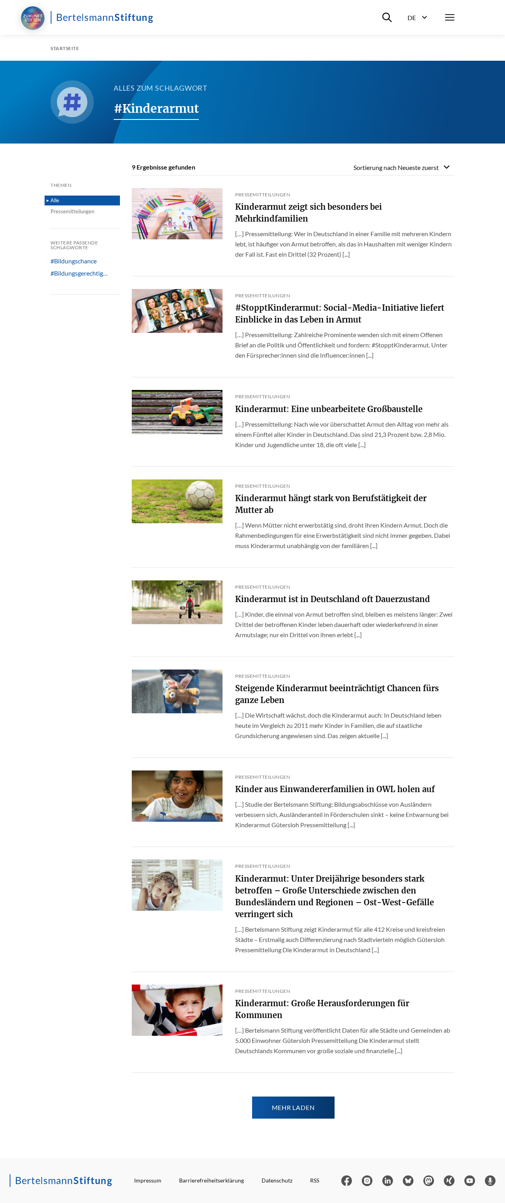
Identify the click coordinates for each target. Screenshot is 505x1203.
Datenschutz (277, 1180)
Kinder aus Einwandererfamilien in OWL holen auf (335, 789)
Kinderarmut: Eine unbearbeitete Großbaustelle (329, 409)
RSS (314, 1180)
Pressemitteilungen (72, 211)
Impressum (147, 1180)
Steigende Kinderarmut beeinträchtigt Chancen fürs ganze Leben (337, 694)
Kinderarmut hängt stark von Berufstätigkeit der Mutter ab (330, 504)
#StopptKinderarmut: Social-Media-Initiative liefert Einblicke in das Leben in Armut (339, 314)
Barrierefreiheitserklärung (211, 1180)
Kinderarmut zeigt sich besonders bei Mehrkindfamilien (308, 213)
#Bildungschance (73, 261)
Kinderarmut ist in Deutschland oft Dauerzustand (332, 599)
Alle (54, 200)
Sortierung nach (396, 167)
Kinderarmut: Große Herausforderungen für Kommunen (322, 1009)
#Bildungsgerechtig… (79, 273)
